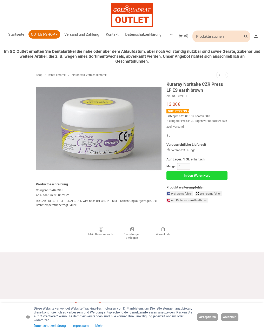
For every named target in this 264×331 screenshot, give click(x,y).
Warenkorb (163, 234)
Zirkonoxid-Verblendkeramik (89, 75)
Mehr (99, 326)
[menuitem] (219, 75)
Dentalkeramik (57, 75)
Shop (39, 75)
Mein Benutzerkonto (101, 234)
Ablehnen (230, 317)
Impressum (80, 326)
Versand (178, 126)
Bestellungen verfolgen (132, 236)
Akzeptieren (207, 317)
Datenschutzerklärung (50, 326)
